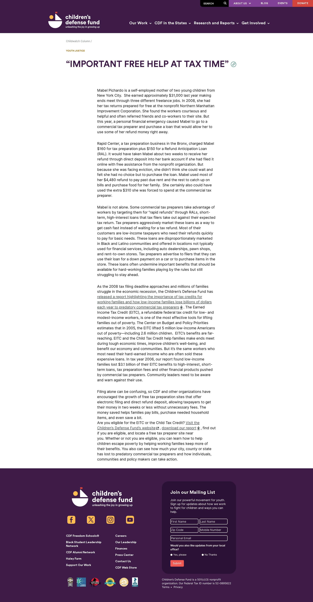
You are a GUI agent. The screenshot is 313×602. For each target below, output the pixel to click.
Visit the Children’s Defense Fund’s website (148, 425)
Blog (264, 3)
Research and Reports (215, 23)
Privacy (178, 587)
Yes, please (179, 555)
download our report (179, 428)
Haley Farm (74, 558)
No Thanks (211, 555)
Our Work (139, 23)
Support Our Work (78, 565)
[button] (234, 64)
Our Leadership (125, 542)
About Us (240, 3)
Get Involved (254, 23)
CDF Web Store (126, 567)
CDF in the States (171, 23)
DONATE (302, 3)
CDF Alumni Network (80, 552)
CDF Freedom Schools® (82, 535)
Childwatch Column (78, 41)
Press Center (124, 554)
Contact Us (123, 561)
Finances (121, 548)
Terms (165, 587)
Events (283, 3)
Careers (121, 535)
